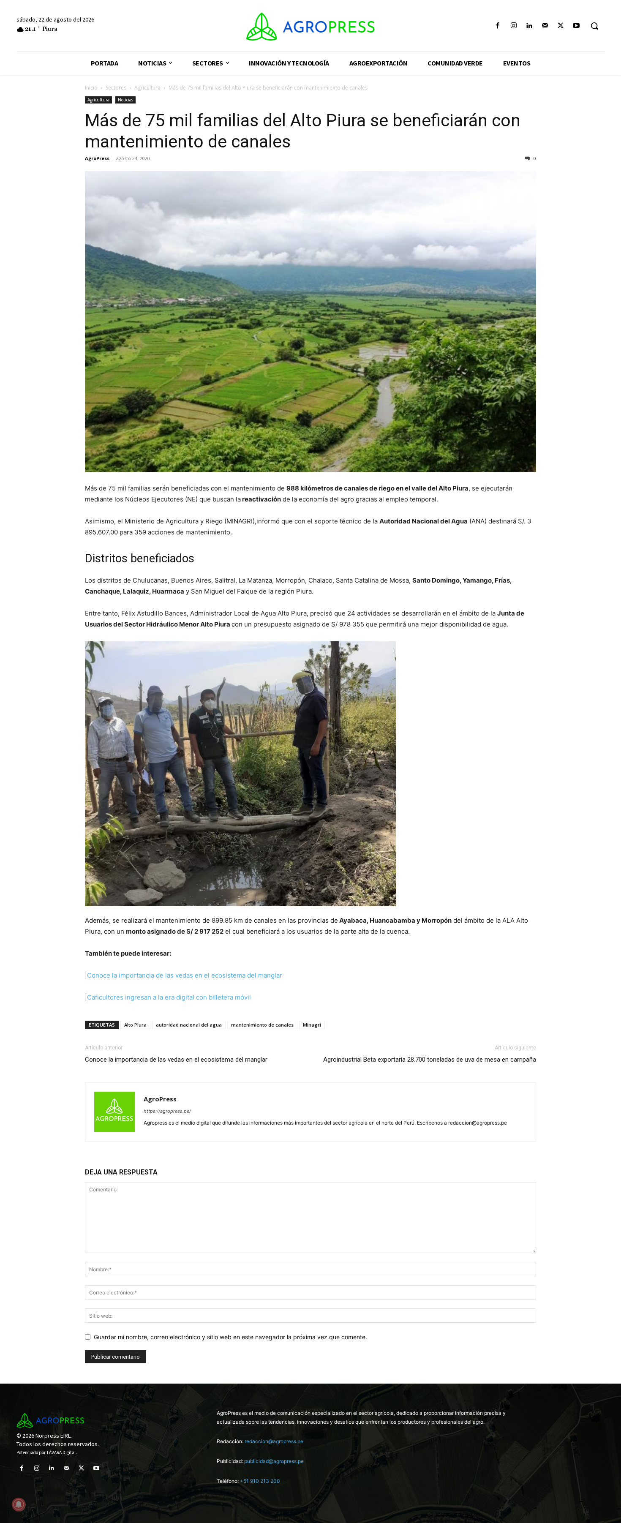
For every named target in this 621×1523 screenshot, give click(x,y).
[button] (594, 26)
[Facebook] (498, 26)
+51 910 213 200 (260, 1481)
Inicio (91, 87)
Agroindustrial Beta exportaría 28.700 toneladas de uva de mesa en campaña (429, 1059)
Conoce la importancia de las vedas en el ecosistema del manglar (184, 975)
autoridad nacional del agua (189, 1025)
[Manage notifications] (18, 1504)
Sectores (116, 87)
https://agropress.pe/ (167, 1111)
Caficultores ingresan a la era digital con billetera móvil (169, 997)
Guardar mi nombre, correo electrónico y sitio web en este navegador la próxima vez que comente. (230, 1336)
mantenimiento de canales (262, 1025)
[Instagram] (513, 26)
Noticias (125, 100)
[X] (561, 26)
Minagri (312, 1025)
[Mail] (544, 26)
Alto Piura (135, 1025)
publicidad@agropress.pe (274, 1461)
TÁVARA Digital (61, 1452)
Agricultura (147, 87)
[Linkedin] (529, 26)
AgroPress (97, 158)
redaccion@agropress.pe (274, 1441)
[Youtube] (576, 26)
